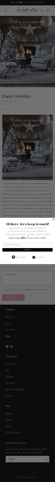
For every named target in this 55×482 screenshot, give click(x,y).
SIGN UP (27, 250)
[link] (18, 257)
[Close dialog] (53, 219)
